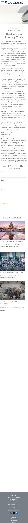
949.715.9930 (16, 497)
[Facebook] (11, 513)
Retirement (14, 519)
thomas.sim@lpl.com (14, 510)
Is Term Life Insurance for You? (12, 272)
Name (3, 171)
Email (2, 180)
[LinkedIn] (17, 513)
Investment (14, 520)
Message (3, 189)
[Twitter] (14, 513)
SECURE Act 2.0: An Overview (11, 241)
